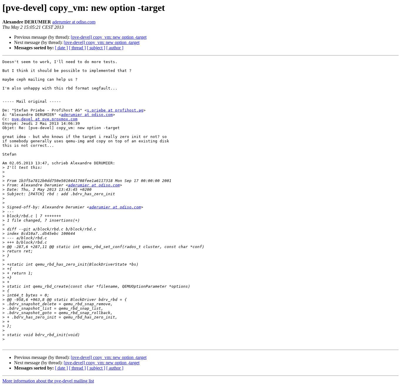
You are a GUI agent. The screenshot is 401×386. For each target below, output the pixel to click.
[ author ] (114, 47)
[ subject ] (96, 47)
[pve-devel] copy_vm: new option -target (108, 37)
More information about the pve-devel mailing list (48, 380)
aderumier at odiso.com (73, 21)
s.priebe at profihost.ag (115, 110)
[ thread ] (77, 47)
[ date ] (61, 47)
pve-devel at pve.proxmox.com (44, 119)
